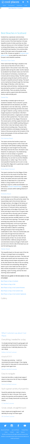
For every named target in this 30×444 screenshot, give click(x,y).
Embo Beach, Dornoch (8, 169)
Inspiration (19, 5)
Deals (25, 5)
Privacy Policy (25, 430)
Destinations (11, 5)
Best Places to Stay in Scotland (9, 281)
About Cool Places (5, 430)
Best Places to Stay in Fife (8, 284)
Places (4, 5)
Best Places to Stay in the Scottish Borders (13, 287)
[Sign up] (23, 2)
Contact (12, 432)
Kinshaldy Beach (6, 194)
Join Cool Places (15, 430)
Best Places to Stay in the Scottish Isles (12, 291)
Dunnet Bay (4, 97)
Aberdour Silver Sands (8, 60)
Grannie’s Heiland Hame (14, 186)
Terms (6, 432)
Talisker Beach (5, 249)
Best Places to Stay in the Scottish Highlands (13, 294)
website (3, 436)
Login (17, 432)
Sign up (22, 432)
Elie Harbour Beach (7, 138)
